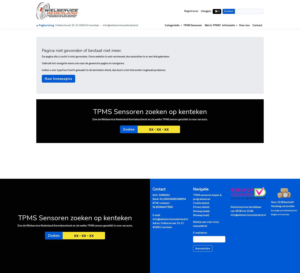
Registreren (191, 11)
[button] (173, 25)
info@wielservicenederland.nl (120, 25)
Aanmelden (202, 248)
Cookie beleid (201, 202)
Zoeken (228, 11)
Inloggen (206, 11)
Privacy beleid (201, 206)
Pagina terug (46, 25)
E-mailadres (200, 232)
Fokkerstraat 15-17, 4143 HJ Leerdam (77, 25)
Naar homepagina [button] (58, 79)
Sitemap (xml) (201, 215)
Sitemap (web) (201, 211)
